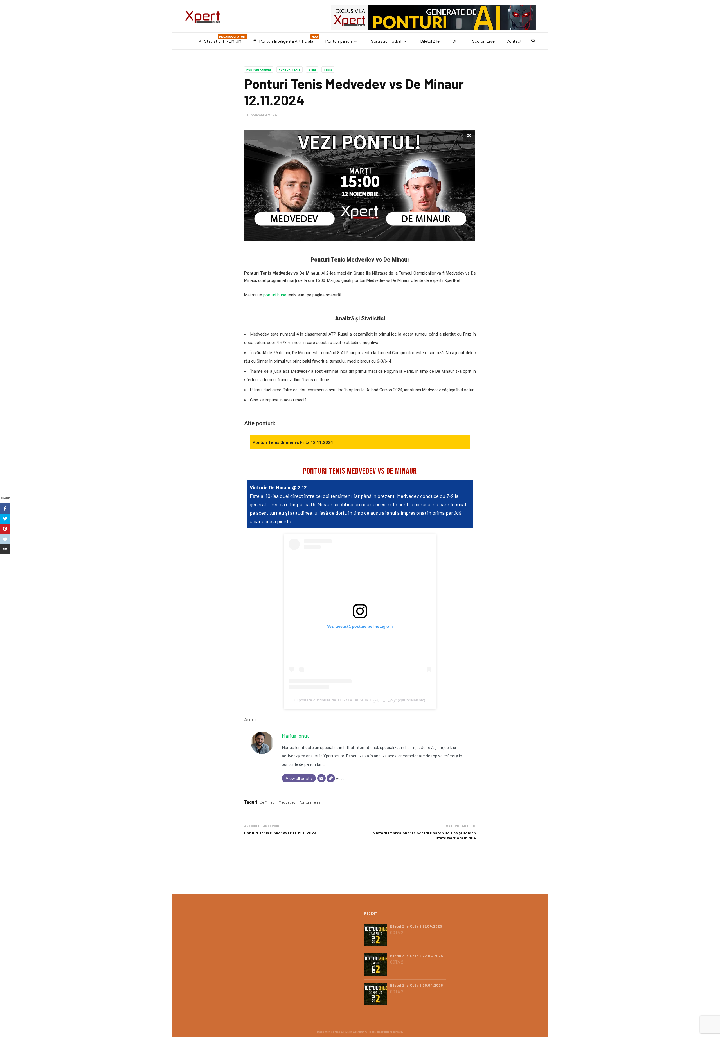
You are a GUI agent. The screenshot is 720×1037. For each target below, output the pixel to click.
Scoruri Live (483, 41)
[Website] (331, 778)
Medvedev (287, 802)
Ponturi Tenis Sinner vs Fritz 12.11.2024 (293, 442)
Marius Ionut (295, 736)
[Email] (321, 778)
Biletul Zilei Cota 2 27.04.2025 (416, 926)
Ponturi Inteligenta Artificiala (285, 39)
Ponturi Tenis (289, 69)
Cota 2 (396, 932)
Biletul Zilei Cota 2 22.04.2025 (416, 955)
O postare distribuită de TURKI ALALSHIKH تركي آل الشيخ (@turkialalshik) (359, 700)
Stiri (456, 41)
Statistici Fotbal (386, 41)
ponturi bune (274, 295)
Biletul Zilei (430, 41)
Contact (514, 41)
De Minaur (268, 802)
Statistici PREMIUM (222, 39)
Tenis (328, 69)
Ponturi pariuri (338, 41)
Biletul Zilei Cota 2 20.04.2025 (416, 985)
